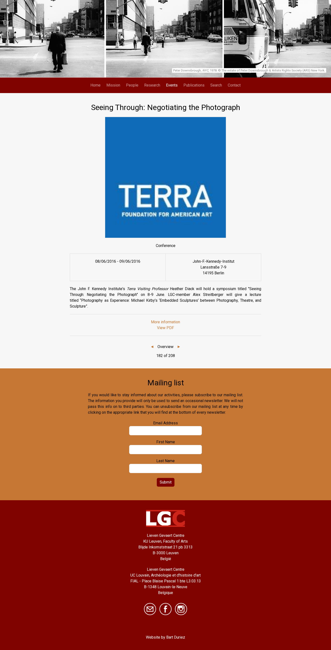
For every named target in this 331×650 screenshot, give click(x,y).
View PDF (165, 327)
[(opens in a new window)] (165, 608)
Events (172, 85)
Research (152, 85)
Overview (165, 346)
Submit (166, 482)
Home (95, 85)
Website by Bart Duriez (165, 637)
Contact (234, 85)
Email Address (165, 423)
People (132, 85)
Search (216, 85)
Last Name (165, 461)
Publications (194, 85)
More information (165, 322)
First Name (165, 442)
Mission (113, 85)
